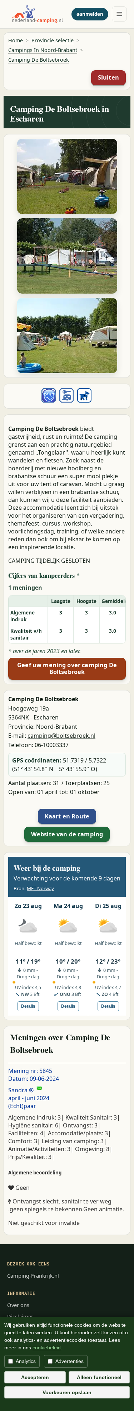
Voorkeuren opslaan (67, 1392)
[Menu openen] (119, 14)
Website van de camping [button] (67, 834)
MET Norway (40, 888)
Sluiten (108, 77)
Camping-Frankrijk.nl (33, 1275)
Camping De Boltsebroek (38, 59)
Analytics (26, 1361)
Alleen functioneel (99, 1377)
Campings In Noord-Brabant (42, 50)
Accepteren (35, 1377)
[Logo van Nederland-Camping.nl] (37, 14)
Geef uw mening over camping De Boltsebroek (67, 668)
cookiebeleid (47, 1347)
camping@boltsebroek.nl (61, 736)
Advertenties (69, 1361)
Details (28, 1006)
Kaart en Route (67, 816)
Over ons (18, 1304)
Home (15, 40)
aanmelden (89, 14)
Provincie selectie (52, 40)
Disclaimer (20, 1316)
